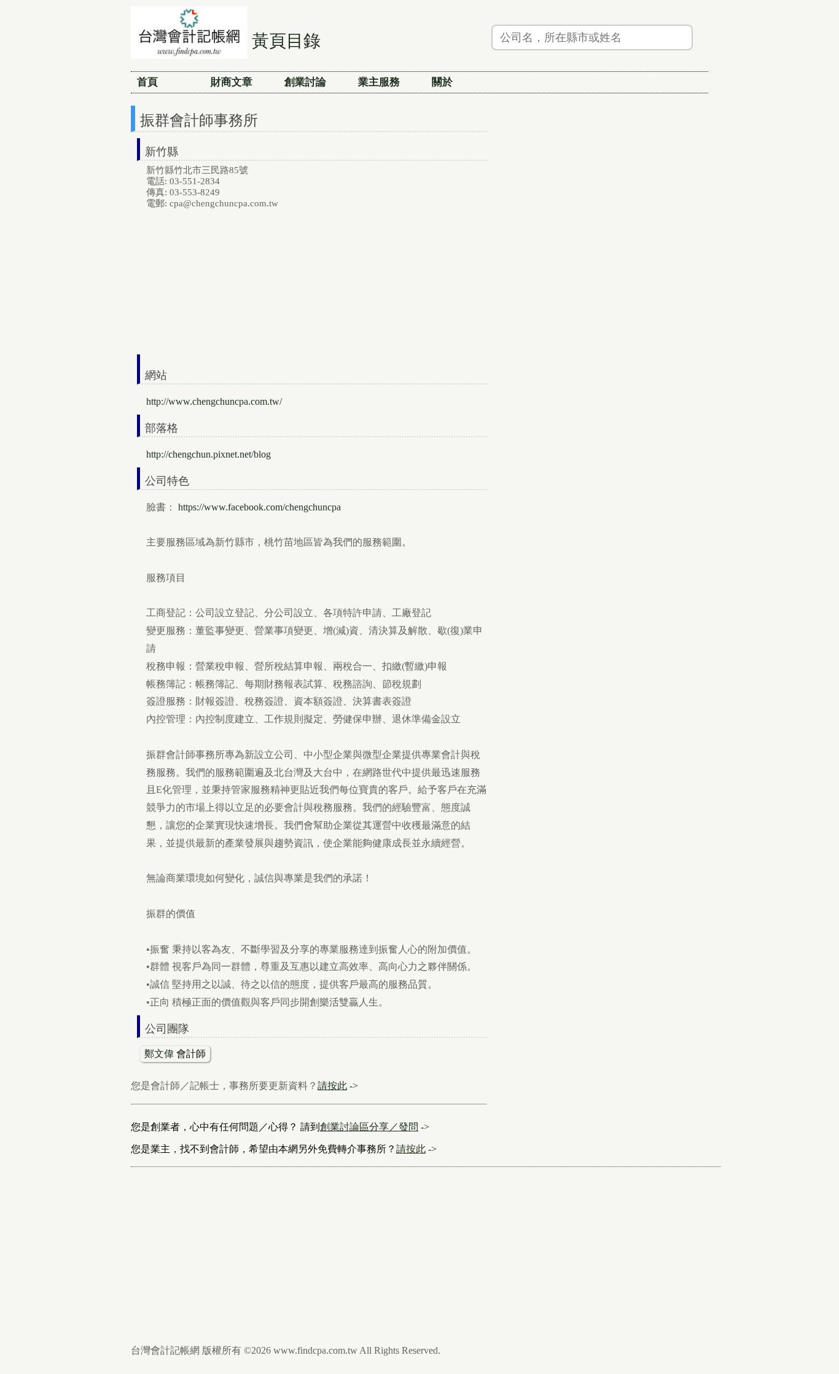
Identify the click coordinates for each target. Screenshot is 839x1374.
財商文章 (231, 82)
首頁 (147, 82)
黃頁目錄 (286, 40)
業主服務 (379, 82)
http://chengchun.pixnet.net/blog (208, 454)
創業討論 (305, 82)
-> (338, 1085)
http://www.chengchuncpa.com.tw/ (214, 401)
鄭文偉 (159, 1053)
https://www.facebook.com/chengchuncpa (259, 507)
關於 (442, 82)
